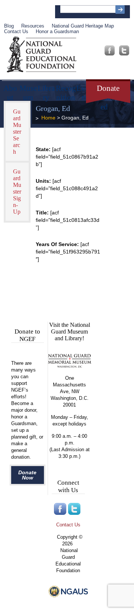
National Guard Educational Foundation (41, 54)
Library (46, 90)
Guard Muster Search (17, 131)
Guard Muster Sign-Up (17, 191)
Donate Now (27, 475)
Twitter (124, 50)
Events (84, 90)
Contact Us (16, 31)
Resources (32, 26)
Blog (9, 26)
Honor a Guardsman (57, 31)
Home (48, 118)
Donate (108, 88)
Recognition (66, 90)
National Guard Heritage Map (83, 26)
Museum (28, 90)
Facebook (110, 50)
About (10, 90)
